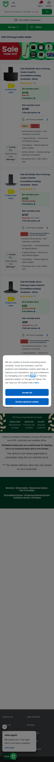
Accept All (27, 392)
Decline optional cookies (27, 401)
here (33, 375)
